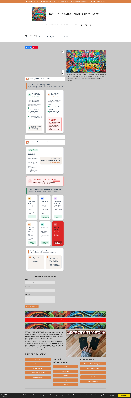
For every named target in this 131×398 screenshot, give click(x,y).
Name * (27, 279)
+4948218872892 (58, 343)
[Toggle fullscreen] (63, 51)
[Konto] (82, 25)
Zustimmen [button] (124, 395)
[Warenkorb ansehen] (90, 25)
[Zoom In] (63, 71)
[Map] (45, 62)
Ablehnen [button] (112, 395)
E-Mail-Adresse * (29, 287)
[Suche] (86, 25)
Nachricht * (28, 294)
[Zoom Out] (63, 73)
